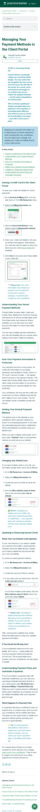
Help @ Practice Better (9, 11)
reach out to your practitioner (13, 752)
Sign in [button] (33, 3)
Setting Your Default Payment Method (20, 167)
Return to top (7, 772)
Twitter (6, 764)
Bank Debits (27, 248)
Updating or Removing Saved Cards (19, 170)
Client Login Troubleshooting (13, 804)
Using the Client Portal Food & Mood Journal (19, 796)
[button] (13, 214)
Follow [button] (20, 61)
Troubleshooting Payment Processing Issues (19, 800)
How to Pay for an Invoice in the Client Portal (20, 792)
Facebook (3, 764)
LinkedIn (9, 764)
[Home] (15, 6)
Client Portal (23, 11)
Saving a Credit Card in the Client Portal (20, 154)
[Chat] (35, 807)
